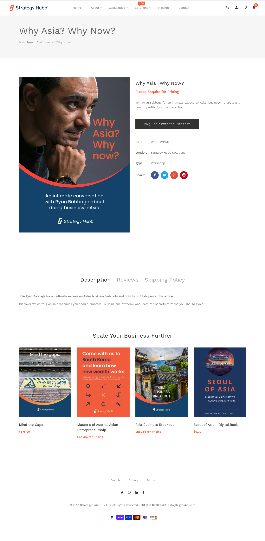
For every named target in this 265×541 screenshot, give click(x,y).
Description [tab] (95, 280)
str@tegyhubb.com (182, 504)
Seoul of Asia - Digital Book (216, 425)
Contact (183, 8)
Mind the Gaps (31, 425)
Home (77, 8)
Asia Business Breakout (154, 425)
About (95, 8)
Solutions (141, 6)
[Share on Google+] (174, 175)
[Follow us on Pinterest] (184, 175)
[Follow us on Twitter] (164, 175)
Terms (151, 480)
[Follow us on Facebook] (155, 175)
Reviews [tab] (128, 280)
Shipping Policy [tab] (165, 280)
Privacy (133, 480)
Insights (163, 8)
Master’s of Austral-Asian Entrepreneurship (97, 427)
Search (115, 480)
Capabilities (117, 8)
